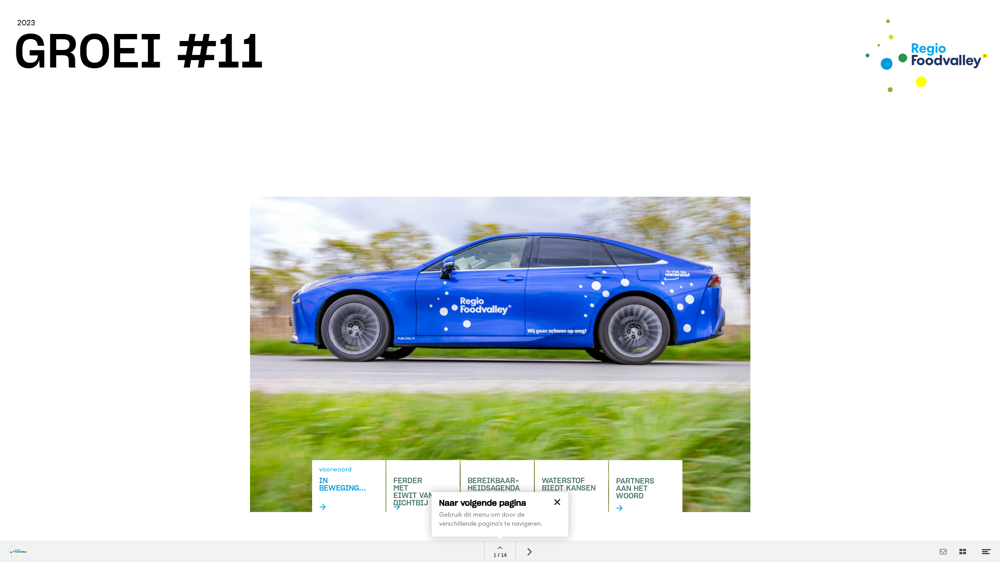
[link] (645, 494)
